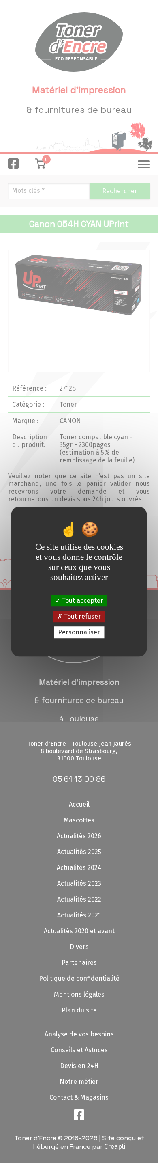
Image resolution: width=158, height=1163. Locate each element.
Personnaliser (79, 632)
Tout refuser (81, 616)
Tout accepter (81, 600)
